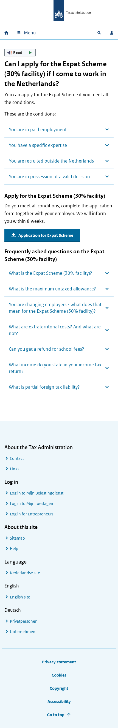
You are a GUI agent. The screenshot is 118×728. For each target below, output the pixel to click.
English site (20, 597)
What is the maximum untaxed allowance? (52, 289)
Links (14, 468)
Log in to (36, 493)
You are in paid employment (38, 130)
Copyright (59, 688)
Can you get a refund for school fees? (46, 349)
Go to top (55, 714)
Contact (17, 458)
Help (14, 548)
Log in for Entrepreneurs (31, 514)
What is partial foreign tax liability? (44, 387)
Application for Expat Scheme (45, 235)
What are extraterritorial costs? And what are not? (55, 330)
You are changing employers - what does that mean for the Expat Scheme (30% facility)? (55, 307)
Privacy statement (59, 661)
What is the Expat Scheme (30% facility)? (50, 273)
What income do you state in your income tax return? (55, 368)
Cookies (59, 675)
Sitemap (17, 538)
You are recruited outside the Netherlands (51, 161)
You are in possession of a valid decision (49, 177)
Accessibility (59, 701)
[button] (20, 52)
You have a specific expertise (38, 145)
